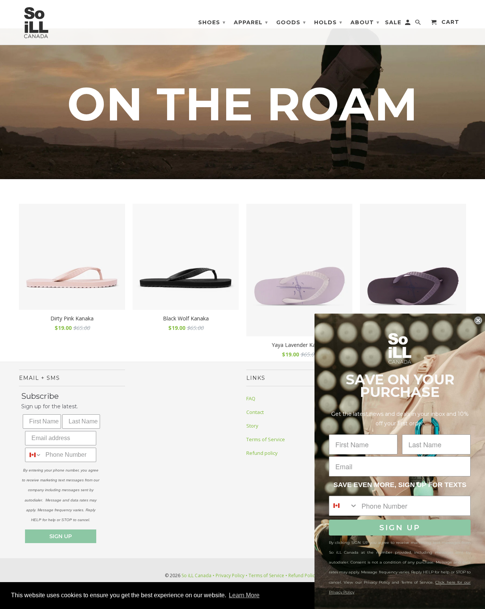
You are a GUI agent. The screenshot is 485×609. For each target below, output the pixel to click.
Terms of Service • (267, 575)
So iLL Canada (196, 575)
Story (252, 425)
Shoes (211, 22)
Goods (291, 22)
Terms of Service (265, 439)
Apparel (251, 22)
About (364, 22)
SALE (393, 22)
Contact (255, 412)
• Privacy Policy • (230, 575)
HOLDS (328, 22)
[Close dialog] (478, 320)
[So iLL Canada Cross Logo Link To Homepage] (38, 22)
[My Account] (408, 23)
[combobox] (33, 455)
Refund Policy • (303, 575)
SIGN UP (60, 536)
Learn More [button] (244, 595)
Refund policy (262, 453)
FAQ (250, 398)
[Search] (418, 23)
